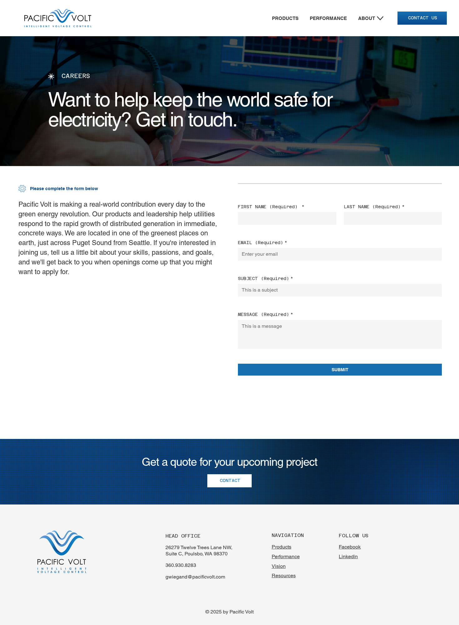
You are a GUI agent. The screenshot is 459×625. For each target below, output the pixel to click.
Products (281, 547)
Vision (279, 566)
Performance (286, 556)
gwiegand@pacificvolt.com (195, 577)
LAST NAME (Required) (374, 206)
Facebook (350, 547)
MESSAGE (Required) (265, 314)
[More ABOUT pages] (380, 18)
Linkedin (348, 556)
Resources (284, 575)
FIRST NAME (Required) (271, 206)
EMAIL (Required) (262, 242)
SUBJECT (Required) (265, 278)
